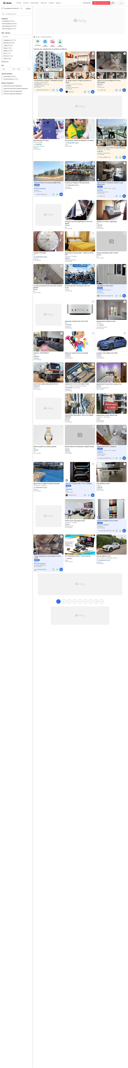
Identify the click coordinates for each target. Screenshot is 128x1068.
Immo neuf (25, 3)
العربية (121, 3)
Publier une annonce (102, 3)
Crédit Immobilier (34, 3)
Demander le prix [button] (73, 143)
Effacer (28, 9)
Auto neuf (18, 3)
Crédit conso (44, 3)
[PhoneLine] (61, 90)
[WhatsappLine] (57, 90)
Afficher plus (4, 61)
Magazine (58, 3)
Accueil (37, 37)
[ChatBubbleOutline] (53, 90)
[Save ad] (61, 53)
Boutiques (51, 3)
